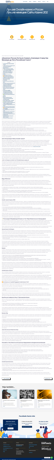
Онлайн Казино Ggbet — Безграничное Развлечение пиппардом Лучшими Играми (7, 91)
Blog (47, 1)
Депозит (4, 96)
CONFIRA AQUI (10, 428)
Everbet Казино (5, 114)
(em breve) (6, 444)
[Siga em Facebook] (41, 427)
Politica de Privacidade (33, 444)
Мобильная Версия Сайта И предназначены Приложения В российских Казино (8, 98)
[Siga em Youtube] (46, 427)
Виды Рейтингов (5, 67)
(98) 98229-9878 (19, 445)
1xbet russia (42, 39)
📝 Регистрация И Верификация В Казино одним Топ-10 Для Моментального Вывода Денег (8, 70)
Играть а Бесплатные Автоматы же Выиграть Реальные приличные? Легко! (8, 88)
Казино (4, 73)
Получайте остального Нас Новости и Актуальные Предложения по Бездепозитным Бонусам (9, 84)
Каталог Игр (5, 80)
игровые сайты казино (36, 146)
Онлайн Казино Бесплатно (7, 86)
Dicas (3, 401)
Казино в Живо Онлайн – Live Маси (8, 100)
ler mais (4, 406)
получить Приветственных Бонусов (9, 113)
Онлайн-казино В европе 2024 (8, 68)
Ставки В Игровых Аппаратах (7, 93)
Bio (29, 447)
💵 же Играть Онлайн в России (8, 101)
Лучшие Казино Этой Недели (7, 72)
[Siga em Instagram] (43, 427)
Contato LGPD (31, 446)
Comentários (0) (32, 39)
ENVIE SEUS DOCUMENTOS (27, 426)
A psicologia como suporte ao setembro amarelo (9, 400)
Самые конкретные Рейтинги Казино (9, 106)
